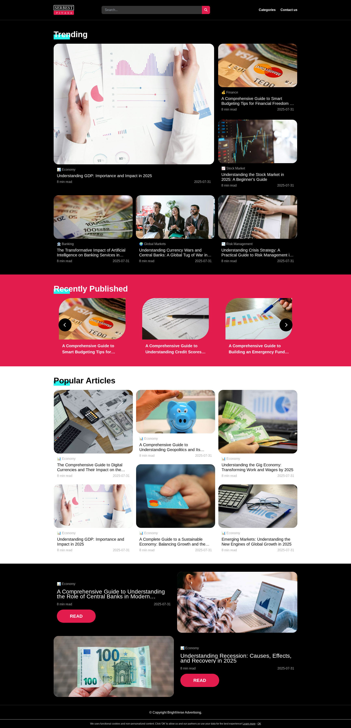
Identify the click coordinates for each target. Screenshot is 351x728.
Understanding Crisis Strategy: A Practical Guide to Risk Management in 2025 (256, 252)
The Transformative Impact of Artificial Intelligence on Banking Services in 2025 (91, 252)
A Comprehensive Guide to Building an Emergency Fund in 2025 (257, 349)
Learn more (249, 723)
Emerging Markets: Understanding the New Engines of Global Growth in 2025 (256, 541)
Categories (267, 10)
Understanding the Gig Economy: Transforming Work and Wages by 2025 (257, 467)
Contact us (289, 10)
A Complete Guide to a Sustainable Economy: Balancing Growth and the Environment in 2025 (172, 542)
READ (76, 616)
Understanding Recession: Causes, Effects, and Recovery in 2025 (235, 658)
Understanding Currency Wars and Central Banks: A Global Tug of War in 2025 (173, 252)
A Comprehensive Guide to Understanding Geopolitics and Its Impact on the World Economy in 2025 (174, 447)
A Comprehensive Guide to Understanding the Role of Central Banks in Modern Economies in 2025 (111, 594)
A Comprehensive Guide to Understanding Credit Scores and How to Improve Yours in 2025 (173, 349)
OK (259, 723)
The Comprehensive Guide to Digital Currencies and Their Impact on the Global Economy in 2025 (89, 467)
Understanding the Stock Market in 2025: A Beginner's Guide (252, 177)
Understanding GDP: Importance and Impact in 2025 (104, 176)
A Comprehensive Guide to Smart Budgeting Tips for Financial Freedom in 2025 (257, 101)
